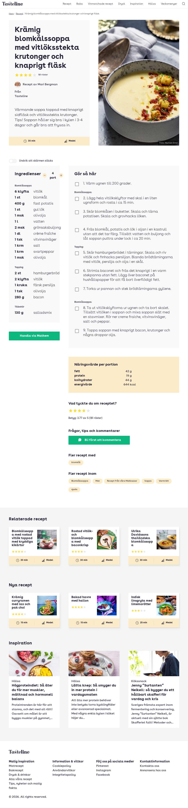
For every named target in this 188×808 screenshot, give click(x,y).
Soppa (147, 481)
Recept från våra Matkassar (122, 481)
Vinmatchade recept (100, 4)
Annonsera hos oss (153, 770)
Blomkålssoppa (79, 481)
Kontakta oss (149, 766)
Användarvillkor (64, 770)
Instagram (103, 770)
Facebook (103, 774)
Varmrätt (164, 481)
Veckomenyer (169, 4)
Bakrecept (16, 770)
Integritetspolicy (64, 774)
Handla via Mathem (34, 336)
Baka (79, 4)
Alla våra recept (20, 779)
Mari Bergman (47, 84)
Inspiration (136, 4)
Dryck (121, 4)
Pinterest (102, 766)
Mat (97, 481)
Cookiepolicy (62, 766)
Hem (11, 14)
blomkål (75, 462)
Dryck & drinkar (19, 774)
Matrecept (16, 766)
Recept (67, 4)
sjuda (74, 489)
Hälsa (152, 4)
